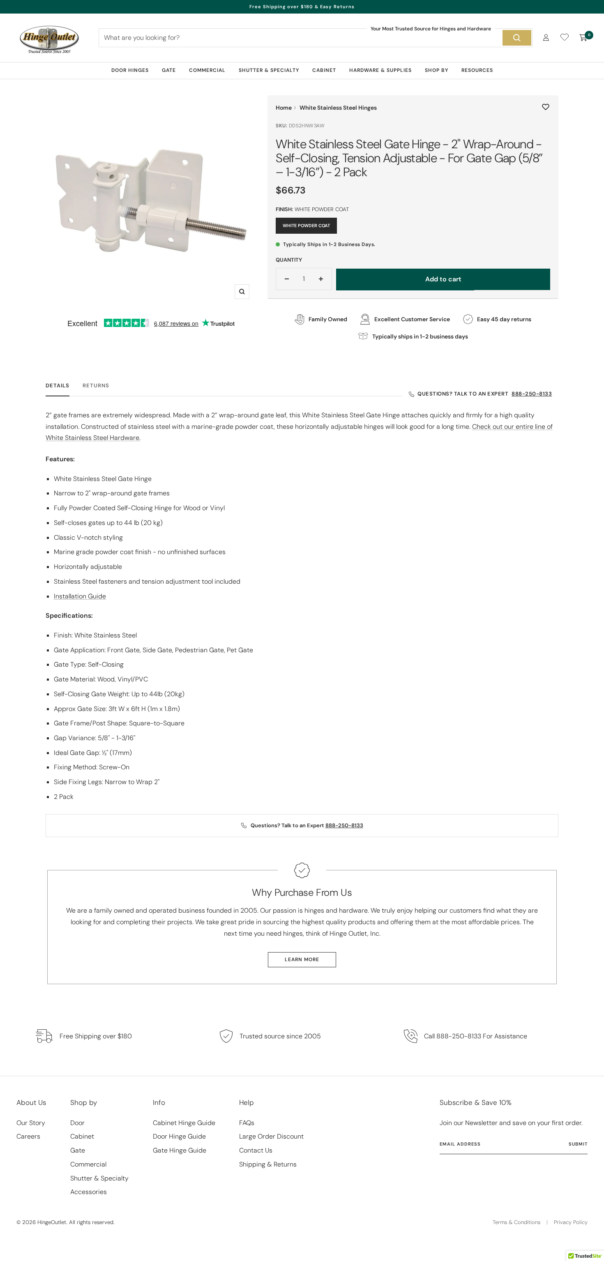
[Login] (546, 37)
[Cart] (583, 37)
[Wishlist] (564, 39)
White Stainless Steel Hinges (338, 107)
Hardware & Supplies (380, 70)
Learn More (302, 959)
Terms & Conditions (516, 1222)
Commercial (207, 70)
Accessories (88, 1191)
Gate (169, 70)
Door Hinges (130, 70)
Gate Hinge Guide (179, 1150)
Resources (477, 70)
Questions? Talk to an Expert (484, 393)
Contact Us (255, 1150)
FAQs (246, 1122)
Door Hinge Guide (179, 1136)
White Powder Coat (306, 225)
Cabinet (324, 70)
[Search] (517, 38)
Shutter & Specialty (269, 70)
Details (57, 385)
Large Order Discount (271, 1136)
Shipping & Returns (268, 1164)
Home (284, 107)
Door (77, 1122)
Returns (96, 385)
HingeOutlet (51, 1222)
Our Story (30, 1122)
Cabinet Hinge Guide (184, 1122)
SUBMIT (578, 1144)
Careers (28, 1136)
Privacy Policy (571, 1222)
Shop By (436, 70)
